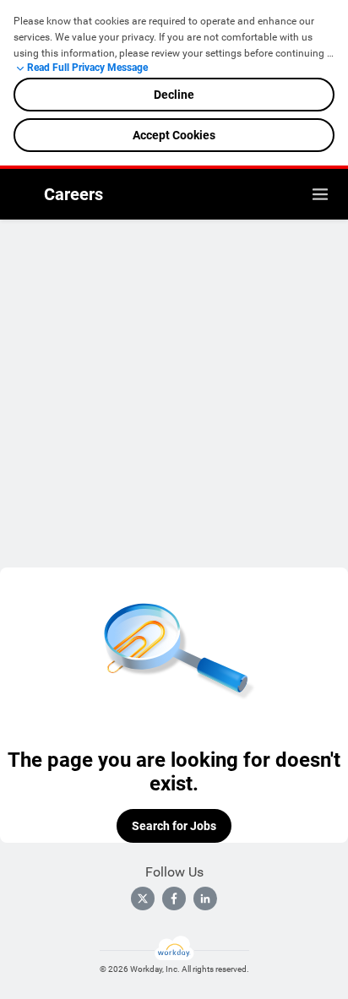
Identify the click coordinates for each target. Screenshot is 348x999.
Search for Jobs (174, 826)
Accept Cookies (174, 135)
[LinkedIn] (205, 898)
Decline (174, 94)
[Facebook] (174, 898)
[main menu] (320, 194)
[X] (143, 898)
